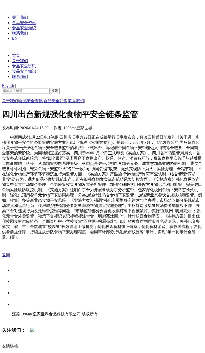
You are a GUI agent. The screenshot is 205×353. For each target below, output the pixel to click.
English (8, 85)
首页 (16, 55)
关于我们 (20, 17)
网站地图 (22, 319)
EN (15, 38)
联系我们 (20, 33)
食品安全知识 (24, 28)
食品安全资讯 (24, 23)
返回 (6, 255)
